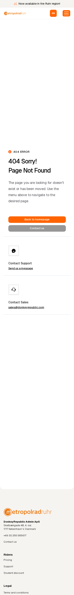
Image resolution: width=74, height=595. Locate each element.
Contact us (37, 228)
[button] (53, 13)
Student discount (14, 573)
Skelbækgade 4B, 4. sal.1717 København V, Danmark (22, 525)
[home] (20, 13)
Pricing (8, 560)
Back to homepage (37, 219)
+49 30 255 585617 (15, 535)
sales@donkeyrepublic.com (26, 307)
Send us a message (20, 268)
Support (8, 566)
